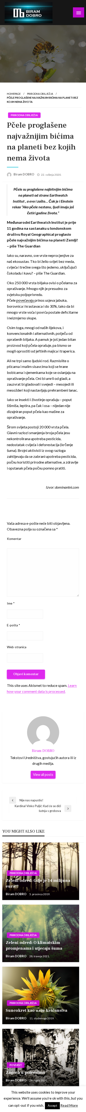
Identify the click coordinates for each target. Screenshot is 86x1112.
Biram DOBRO (24, 174)
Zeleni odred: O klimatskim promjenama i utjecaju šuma (34, 945)
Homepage (14, 93)
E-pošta (13, 625)
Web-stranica (16, 647)
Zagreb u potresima (25, 1072)
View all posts (43, 775)
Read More (69, 1105)
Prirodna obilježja (40, 93)
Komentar (14, 539)
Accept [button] (52, 1105)
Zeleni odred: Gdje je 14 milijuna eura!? (38, 883)
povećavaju (25, 300)
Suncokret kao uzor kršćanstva (36, 1010)
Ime (11, 603)
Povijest (16, 1064)
